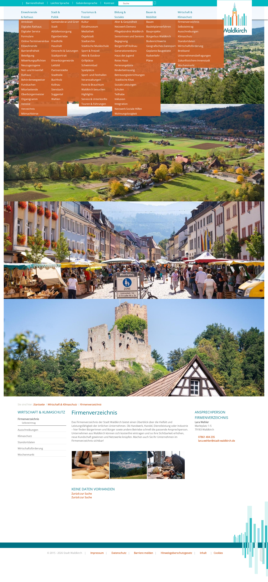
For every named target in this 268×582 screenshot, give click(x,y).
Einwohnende (29, 46)
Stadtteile (57, 75)
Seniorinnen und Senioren (130, 36)
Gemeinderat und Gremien (67, 22)
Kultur (85, 22)
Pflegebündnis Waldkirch (129, 31)
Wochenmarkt (186, 65)
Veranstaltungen (91, 79)
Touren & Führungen (93, 104)
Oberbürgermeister (32, 94)
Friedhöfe (57, 41)
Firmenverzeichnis (188, 22)
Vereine (25, 104)
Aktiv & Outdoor (90, 55)
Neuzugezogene (30, 65)
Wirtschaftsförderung (190, 46)
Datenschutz (119, 553)
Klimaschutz (185, 36)
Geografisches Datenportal (162, 46)
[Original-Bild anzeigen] (90, 478)
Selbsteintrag (185, 26)
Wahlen (55, 99)
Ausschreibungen (188, 31)
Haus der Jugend (124, 55)
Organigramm (29, 99)
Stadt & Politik (55, 15)
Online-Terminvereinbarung (37, 41)
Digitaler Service (30, 31)
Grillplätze (87, 60)
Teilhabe (120, 94)
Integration (121, 104)
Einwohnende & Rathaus (27, 15)
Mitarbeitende (29, 89)
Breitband (184, 50)
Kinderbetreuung (125, 70)
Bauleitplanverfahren (158, 26)
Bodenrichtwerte (156, 41)
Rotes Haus (121, 60)
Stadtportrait (59, 55)
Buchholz (56, 79)
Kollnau (55, 84)
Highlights (87, 94)
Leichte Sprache (60, 3)
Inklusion (120, 99)
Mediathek (87, 31)
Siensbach (57, 89)
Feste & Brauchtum (92, 84)
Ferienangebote (124, 65)
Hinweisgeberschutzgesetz (176, 553)
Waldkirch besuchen (93, 89)
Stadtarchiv (88, 41)
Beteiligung (27, 55)
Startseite (39, 404)
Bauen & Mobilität (151, 15)
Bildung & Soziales (120, 15)
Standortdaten (186, 41)
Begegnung (121, 41)
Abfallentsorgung (61, 31)
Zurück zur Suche (81, 493)
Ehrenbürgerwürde (62, 60)
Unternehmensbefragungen (194, 55)
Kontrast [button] (109, 3)
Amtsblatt (27, 22)
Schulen (119, 89)
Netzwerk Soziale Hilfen (128, 109)
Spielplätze (87, 70)
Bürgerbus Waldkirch (158, 36)
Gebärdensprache (86, 3)
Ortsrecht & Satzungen (64, 50)
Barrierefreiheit (35, 3)
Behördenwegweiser (33, 79)
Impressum (97, 553)
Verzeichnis (28, 109)
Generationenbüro (126, 50)
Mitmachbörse (29, 113)
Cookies (218, 553)
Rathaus (26, 75)
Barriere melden (143, 553)
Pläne (149, 60)
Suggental (57, 94)
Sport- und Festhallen (94, 75)
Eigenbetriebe (59, 36)
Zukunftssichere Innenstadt (194, 60)
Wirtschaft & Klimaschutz (185, 15)
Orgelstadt (87, 36)
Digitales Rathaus (31, 26)
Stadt (54, 26)
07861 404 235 (206, 437)
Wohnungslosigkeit (126, 113)
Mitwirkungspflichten (33, 60)
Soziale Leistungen (125, 84)
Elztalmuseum (89, 26)
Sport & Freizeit (90, 50)
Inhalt (203, 553)
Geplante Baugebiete (158, 50)
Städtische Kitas (124, 79)
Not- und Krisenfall (32, 70)
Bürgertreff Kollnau (126, 46)
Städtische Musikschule (95, 46)
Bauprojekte (153, 31)
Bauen (150, 22)
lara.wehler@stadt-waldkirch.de (216, 440)
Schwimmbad (89, 65)
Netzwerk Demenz (125, 26)
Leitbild (55, 65)
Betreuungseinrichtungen (130, 75)
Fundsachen (28, 84)
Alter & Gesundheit (126, 22)
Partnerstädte (59, 70)
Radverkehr (153, 55)
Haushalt (56, 46)
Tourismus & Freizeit (88, 15)
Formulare (27, 36)
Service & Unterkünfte (94, 99)
